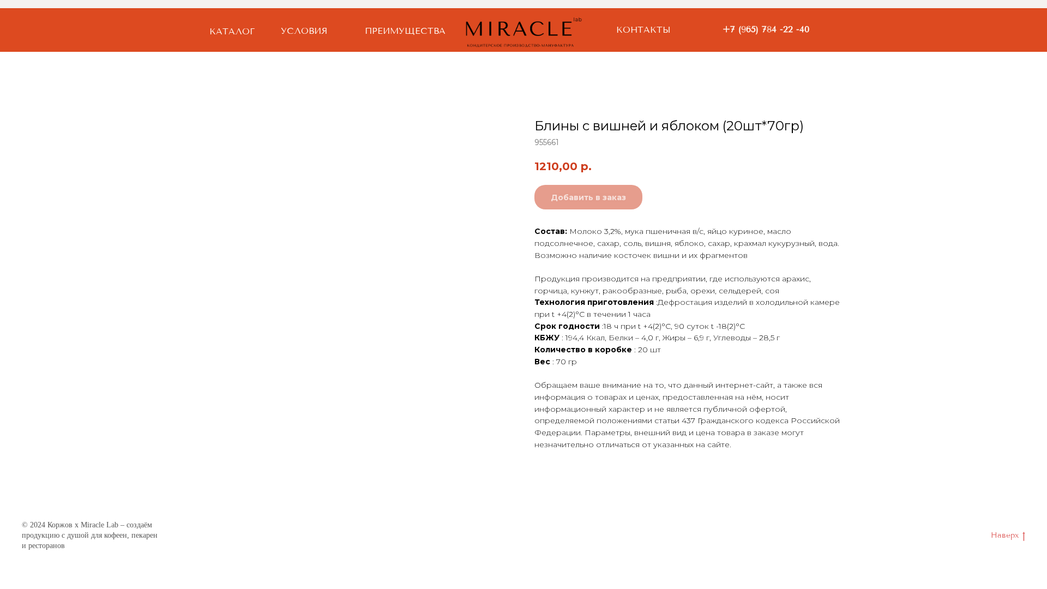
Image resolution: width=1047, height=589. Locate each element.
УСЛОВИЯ (304, 31)
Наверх (1005, 535)
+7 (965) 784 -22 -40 (766, 29)
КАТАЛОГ (232, 31)
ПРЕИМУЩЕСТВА (405, 31)
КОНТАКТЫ (643, 30)
